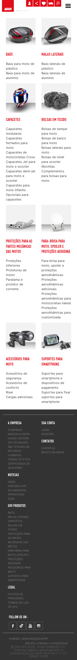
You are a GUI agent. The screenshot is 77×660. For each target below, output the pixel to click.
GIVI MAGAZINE (17, 490)
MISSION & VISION (19, 434)
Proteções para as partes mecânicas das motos (19, 246)
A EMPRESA (15, 429)
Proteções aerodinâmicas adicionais (52, 284)
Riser (9, 392)
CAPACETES (13, 119)
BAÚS (9, 54)
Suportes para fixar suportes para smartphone (55, 397)
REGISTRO (47, 434)
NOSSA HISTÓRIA (18, 438)
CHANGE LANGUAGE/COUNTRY (28, 638)
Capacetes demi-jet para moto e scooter (20, 175)
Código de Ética (19, 459)
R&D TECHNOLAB (18, 446)
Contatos (48, 448)
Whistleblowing (52, 452)
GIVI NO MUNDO (18, 442)
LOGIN (45, 429)
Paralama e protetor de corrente (14, 284)
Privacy (44, 643)
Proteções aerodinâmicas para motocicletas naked (56, 298)
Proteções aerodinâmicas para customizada (56, 312)
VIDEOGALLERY (17, 486)
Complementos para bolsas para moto (54, 175)
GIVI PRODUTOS (17, 505)
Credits (30, 643)
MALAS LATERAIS (52, 54)
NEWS (11, 481)
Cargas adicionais (19, 397)
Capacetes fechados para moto (16, 143)
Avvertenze (60, 643)
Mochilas (48, 166)
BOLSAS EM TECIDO (53, 119)
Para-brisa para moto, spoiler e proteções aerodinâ (55, 246)
